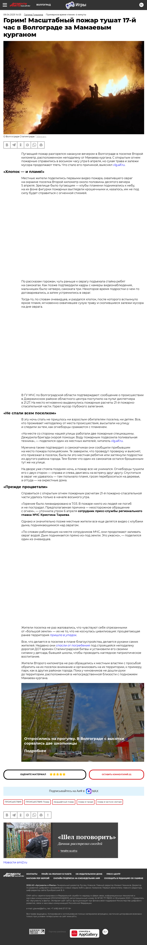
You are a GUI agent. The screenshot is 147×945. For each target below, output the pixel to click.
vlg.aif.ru (119, 165)
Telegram (41, 136)
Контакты (31, 874)
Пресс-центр (113, 874)
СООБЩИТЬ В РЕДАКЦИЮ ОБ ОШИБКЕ (123, 878)
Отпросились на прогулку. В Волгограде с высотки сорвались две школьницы (74, 740)
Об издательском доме (89, 874)
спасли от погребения (73, 645)
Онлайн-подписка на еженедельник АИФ (76, 878)
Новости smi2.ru (15, 862)
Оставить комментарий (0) (116, 774)
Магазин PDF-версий (37, 878)
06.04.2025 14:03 (12, 14)
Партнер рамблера (57, 932)
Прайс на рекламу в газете (56, 874)
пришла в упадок (63, 635)
